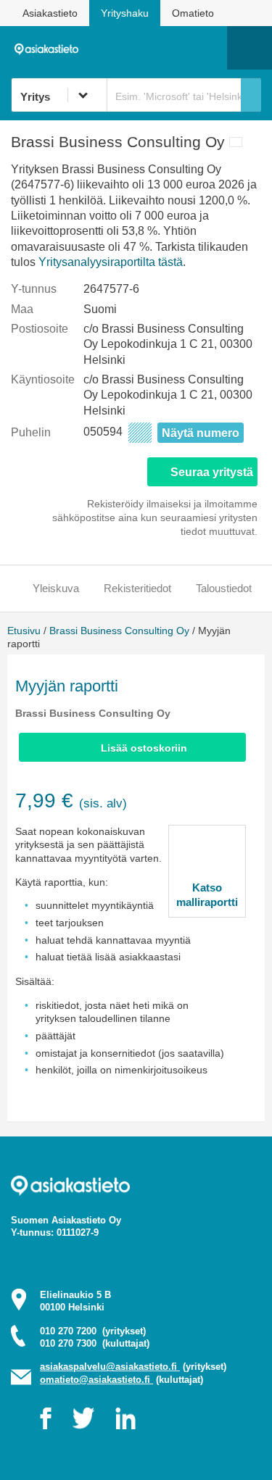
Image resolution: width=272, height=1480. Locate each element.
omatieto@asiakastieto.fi (96, 1379)
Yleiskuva (56, 588)
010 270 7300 (94, 1343)
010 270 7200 (93, 1331)
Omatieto (193, 13)
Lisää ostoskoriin (144, 748)
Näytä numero (200, 433)
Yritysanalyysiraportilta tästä (110, 262)
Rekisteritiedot (137, 588)
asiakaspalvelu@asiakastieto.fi (110, 1366)
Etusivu (24, 630)
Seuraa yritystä (211, 472)
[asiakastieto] (50, 47)
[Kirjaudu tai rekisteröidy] (209, 48)
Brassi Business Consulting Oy (119, 630)
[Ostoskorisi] (142, 48)
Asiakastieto (50, 13)
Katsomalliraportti (207, 894)
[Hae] (251, 95)
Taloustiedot (224, 588)
